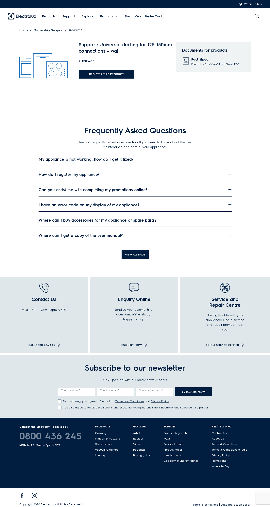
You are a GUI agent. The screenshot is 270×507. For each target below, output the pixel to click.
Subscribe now (193, 391)
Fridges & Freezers (107, 438)
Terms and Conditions (129, 401)
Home (23, 30)
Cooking (100, 433)
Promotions (109, 16)
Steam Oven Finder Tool (143, 16)
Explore (87, 16)
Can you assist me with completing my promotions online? (93, 190)
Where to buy (253, 4)
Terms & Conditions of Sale (229, 449)
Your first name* (70, 390)
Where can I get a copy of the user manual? (81, 235)
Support (68, 16)
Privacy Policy (160, 401)
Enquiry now (131, 345)
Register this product (106, 74)
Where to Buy (220, 466)
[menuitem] (49, 16)
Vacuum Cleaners (106, 449)
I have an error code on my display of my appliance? (89, 205)
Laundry (100, 455)
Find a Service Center (222, 345)
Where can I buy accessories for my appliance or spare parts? (97, 220)
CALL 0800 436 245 (41, 345)
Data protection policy (236, 504)
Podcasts (139, 449)
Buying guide (141, 455)
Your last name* (109, 390)
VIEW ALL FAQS (135, 254)
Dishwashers (103, 444)
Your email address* (151, 390)
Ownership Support (48, 30)
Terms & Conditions (224, 444)
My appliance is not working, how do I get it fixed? (86, 159)
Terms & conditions (205, 504)
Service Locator (174, 444)
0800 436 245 (50, 436)
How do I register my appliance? (69, 175)
